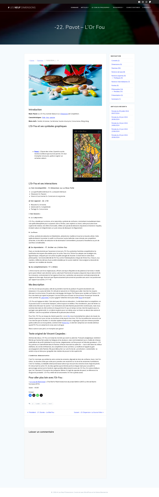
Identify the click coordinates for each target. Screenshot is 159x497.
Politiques (117, 78)
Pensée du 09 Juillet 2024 (120, 111)
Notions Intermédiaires (120, 82)
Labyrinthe (44, 298)
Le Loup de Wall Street (37, 382)
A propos (146, 7)
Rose (80, 298)
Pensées (117, 91)
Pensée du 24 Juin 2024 (119, 123)
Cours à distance (133, 7)
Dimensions (116, 64)
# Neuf (22, 7)
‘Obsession (64, 114)
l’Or (68, 316)
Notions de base (117, 72)
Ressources (117, 7)
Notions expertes (118, 76)
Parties (114, 85)
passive (52, 117)
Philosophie (116, 89)
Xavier (32, 60)
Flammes (40, 60)
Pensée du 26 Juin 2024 (119, 117)
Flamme (38, 403)
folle (43, 117)
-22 (32, 403)
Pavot (36, 151)
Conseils (114, 61)
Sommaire (74, 7)
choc (47, 117)
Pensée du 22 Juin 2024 (119, 129)
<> (30, 188)
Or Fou (44, 403)
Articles (84, 7)
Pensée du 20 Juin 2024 (119, 135)
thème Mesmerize (101, 492)
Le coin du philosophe (100, 7)
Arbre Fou (65, 323)
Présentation (116, 95)
